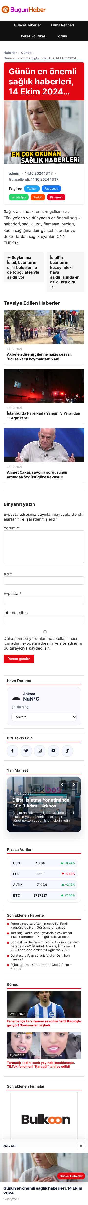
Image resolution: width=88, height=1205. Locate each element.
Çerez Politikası (34, 36)
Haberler (10, 53)
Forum (61, 36)
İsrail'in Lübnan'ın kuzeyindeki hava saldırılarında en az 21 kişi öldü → (65, 272)
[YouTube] (53, 751)
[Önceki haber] (63, 784)
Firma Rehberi (62, 25)
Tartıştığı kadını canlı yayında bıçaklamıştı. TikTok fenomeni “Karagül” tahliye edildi (42, 935)
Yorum (11, 528)
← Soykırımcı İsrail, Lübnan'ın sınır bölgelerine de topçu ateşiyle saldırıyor (23, 267)
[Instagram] (39, 751)
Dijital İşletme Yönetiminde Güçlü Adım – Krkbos (41, 967)
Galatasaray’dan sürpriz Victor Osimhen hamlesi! (40, 957)
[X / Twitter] (26, 751)
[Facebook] (12, 751)
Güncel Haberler (27, 25)
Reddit (37, 197)
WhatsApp (19, 197)
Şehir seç (20, 707)
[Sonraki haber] (73, 784)
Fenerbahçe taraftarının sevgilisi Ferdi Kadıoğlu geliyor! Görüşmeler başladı (39, 925)
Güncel (26, 53)
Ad (8, 574)
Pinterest (56, 197)
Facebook (51, 188)
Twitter (32, 188)
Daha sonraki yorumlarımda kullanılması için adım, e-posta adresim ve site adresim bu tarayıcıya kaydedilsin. (43, 643)
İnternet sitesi (16, 612)
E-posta (13, 593)
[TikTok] (67, 751)
